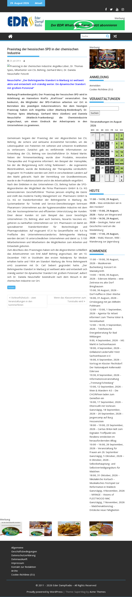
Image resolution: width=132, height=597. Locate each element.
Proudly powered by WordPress (45, 591)
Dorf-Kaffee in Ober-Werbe (105, 294)
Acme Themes (98, 591)
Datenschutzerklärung (23, 555)
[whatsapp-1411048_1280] (85, 29)
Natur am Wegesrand (110, 214)
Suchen (94, 113)
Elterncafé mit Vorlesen (102, 405)
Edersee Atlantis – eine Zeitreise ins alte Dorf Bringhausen (106, 282)
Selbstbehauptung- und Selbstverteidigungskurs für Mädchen (105, 467)
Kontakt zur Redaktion (23, 566)
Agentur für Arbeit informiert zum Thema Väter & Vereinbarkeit (106, 317)
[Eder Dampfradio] (10, 36)
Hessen (11, 287)
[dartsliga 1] (107, 67)
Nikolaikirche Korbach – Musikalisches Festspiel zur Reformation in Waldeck (104, 482)
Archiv (14, 570)
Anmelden (95, 85)
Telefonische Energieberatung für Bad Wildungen (103, 332)
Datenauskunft (19, 559)
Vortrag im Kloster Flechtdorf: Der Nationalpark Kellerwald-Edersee (106, 367)
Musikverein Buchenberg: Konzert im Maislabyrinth (103, 267)
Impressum (17, 563)
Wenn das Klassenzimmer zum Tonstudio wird (70, 299)
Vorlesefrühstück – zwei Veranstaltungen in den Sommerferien (22, 301)
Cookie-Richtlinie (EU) (101, 89)
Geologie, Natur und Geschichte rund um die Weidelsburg (105, 226)
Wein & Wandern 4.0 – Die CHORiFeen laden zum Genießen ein (104, 394)
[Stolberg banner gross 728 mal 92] (58, 535)
